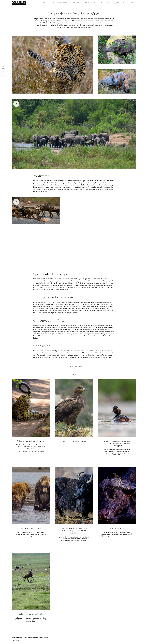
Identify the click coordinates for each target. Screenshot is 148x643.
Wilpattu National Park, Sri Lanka (31, 441)
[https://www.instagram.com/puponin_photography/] (135, 638)
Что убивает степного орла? (74, 441)
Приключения (90, 3)
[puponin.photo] (19, 3)
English (42, 3)
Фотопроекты (76, 3)
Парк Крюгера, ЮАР (117, 528)
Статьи (108, 3)
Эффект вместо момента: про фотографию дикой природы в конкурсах (117, 443)
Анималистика (63, 3)
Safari (42, 451)
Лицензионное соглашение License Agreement (25, 637)
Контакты (133, 3)
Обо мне (51, 3)
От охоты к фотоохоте (31, 528)
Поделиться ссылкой (75, 366)
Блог (100, 3)
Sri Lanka (34, 451)
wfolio (17, 640)
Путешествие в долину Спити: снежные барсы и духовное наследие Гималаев (74, 530)
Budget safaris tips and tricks (31, 614)
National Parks (23, 451)
